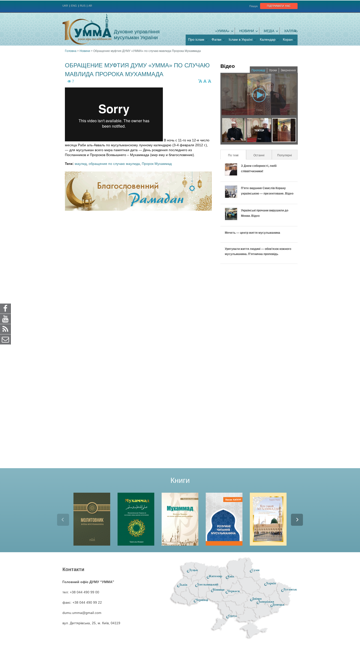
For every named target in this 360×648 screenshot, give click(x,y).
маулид (81, 164)
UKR (65, 5)
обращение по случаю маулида (114, 164)
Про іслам (196, 39)
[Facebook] (5, 308)
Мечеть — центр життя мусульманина (252, 232)
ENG (74, 5)
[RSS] (5, 329)
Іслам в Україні (240, 39)
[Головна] (86, 29)
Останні (258, 155)
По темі (236, 155)
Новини (246, 31)
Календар (268, 39)
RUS (82, 5)
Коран (288, 39)
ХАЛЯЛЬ (291, 31)
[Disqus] (138, 278)
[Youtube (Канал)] (5, 318)
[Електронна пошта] (5, 339)
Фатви (216, 39)
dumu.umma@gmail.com (81, 613)
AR (90, 5)
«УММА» (222, 31)
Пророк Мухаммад (157, 164)
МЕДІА (269, 31)
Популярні (284, 155)
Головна (70, 51)
